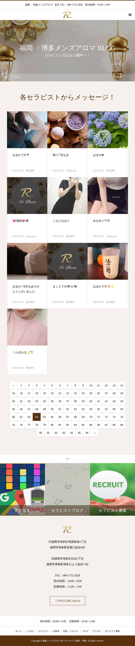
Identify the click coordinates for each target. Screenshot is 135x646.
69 (83, 417)
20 (52, 393)
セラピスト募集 (112, 631)
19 (44, 393)
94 (71, 432)
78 (36, 424)
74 (121, 417)
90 (40, 432)
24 (83, 393)
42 (106, 401)
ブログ (85, 631)
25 (90, 393)
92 (56, 432)
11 (98, 385)
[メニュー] (129, 14)
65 (52, 417)
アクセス (96, 631)
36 (60, 401)
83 (75, 424)
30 (13, 401)
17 (29, 393)
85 (90, 424)
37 (67, 401)
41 (98, 401)
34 (44, 401)
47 (29, 409)
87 (106, 424)
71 (98, 417)
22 (67, 393)
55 (90, 409)
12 (106, 385)
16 (21, 393)
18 (36, 393)
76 (21, 424)
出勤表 (56, 631)
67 (67, 417)
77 (29, 424)
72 (106, 417)
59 (121, 409)
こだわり (30, 631)
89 (121, 424)
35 (52, 401)
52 (67, 409)
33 (36, 401)
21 (60, 393)
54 (83, 409)
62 (29, 417)
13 (114, 385)
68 (75, 417)
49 (44, 409)
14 (121, 385)
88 (114, 424)
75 (13, 424)
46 (21, 409)
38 (75, 401)
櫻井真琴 (70, 236)
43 (114, 401)
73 (114, 417)
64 (44, 417)
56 (98, 409)
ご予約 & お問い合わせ (67, 600)
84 (83, 424)
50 (52, 409)
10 (90, 385)
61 (21, 417)
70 (90, 417)
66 (60, 417)
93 (63, 432)
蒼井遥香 (30, 170)
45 (13, 409)
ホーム (18, 631)
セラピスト (43, 631)
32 (29, 401)
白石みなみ (71, 170)
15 (13, 393)
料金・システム (70, 631)
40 (90, 401)
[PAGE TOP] (67, 458)
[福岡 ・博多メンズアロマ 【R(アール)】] (67, 529)
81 (60, 424)
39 (83, 401)
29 (121, 393)
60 (13, 417)
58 (114, 409)
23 (75, 393)
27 (106, 393)
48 (36, 409)
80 (52, 424)
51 (60, 409)
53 (75, 409)
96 (87, 432)
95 (79, 432)
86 (98, 424)
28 (114, 393)
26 (98, 393)
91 (48, 432)
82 (67, 424)
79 (44, 424)
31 (21, 401)
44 (121, 401)
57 (106, 409)
